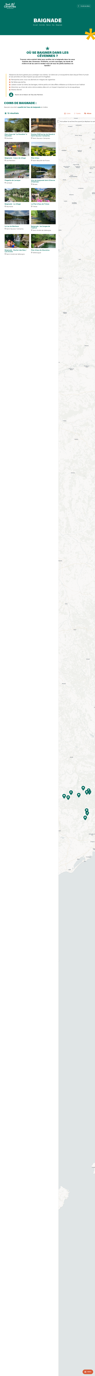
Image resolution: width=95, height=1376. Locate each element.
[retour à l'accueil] (10, 6)
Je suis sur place (85, 6)
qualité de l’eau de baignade (29, 107)
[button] (68, 797)
